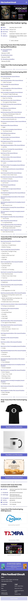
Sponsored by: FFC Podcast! (14, 555)
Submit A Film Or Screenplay (4, 593)
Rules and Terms (18, 588)
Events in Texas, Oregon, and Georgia (9, 579)
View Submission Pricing (6, 581)
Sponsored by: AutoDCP (14, 525)
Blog (2, 588)
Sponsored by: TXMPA (14, 540)
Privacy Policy (18, 594)
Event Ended (14, 598)
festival (1, 489)
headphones (1, 504)
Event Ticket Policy (19, 586)
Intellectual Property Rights (19, 591)
